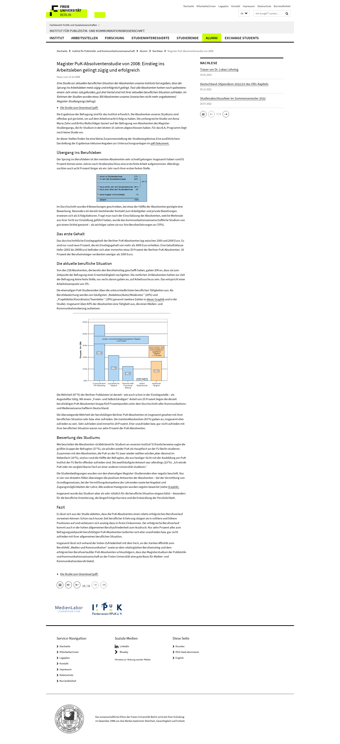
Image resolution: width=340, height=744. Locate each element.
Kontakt (235, 6)
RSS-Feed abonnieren (187, 652)
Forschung (114, 38)
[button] (244, 13)
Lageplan (223, 6)
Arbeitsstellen (84, 38)
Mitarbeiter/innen (206, 6)
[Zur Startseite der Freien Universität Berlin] (75, 11)
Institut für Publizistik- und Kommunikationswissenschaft (97, 31)
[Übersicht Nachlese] (60, 585)
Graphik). (173, 487)
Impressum (249, 6)
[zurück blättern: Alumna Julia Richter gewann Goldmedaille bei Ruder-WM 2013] (77, 585)
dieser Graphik (155, 299)
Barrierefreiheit (282, 6)
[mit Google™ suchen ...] (287, 13)
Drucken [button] (180, 646)
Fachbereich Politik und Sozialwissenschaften (74, 25)
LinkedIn (124, 646)
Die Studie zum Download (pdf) (79, 108)
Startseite (188, 6)
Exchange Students (242, 38)
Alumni (212, 38)
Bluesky (124, 652)
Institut (57, 38)
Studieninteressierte (150, 38)
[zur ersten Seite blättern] (68, 585)
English (179, 657)
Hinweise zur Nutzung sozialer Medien (133, 659)
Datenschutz (264, 6)
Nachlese (157, 51)
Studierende (188, 38)
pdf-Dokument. (160, 143)
